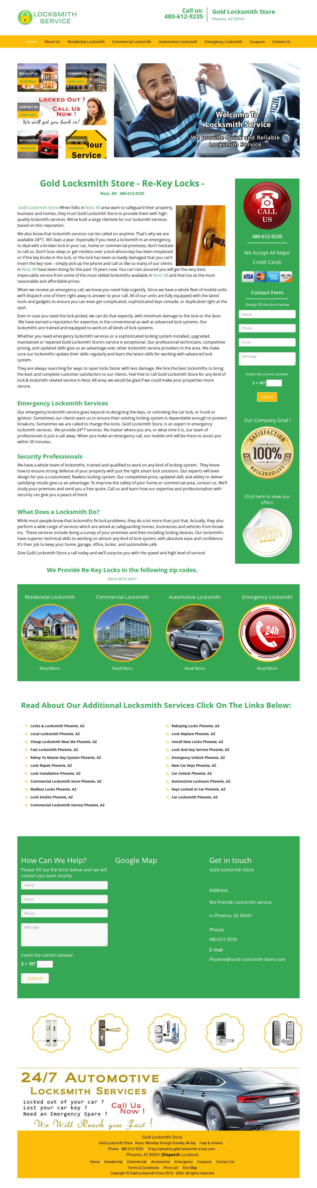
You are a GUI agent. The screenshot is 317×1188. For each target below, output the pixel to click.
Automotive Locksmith (178, 41)
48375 (122, 579)
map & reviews (212, 1143)
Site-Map (190, 1168)
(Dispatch (171, 1154)
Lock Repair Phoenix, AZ (51, 765)
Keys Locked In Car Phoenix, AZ (198, 789)
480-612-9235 (183, 16)
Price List (171, 1168)
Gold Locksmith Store (38, 207)
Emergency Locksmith (223, 41)
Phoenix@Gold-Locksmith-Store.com (247, 959)
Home (31, 41)
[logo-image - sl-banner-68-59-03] (207, 110)
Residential (113, 1162)
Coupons (257, 41)
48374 (112, 579)
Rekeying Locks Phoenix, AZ (195, 725)
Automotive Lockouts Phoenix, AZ (201, 781)
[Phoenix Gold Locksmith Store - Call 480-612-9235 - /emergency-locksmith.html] (267, 632)
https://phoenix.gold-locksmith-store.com (181, 1149)
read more (76, 81)
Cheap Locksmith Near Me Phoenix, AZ (63, 741)
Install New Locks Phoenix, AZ (197, 741)
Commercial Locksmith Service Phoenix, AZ (67, 805)
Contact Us (281, 41)
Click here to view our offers (267, 499)
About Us (52, 41)
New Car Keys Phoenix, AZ (194, 765)
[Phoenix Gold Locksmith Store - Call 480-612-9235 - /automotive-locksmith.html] (195, 632)
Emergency (184, 1162)
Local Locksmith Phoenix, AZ (55, 733)
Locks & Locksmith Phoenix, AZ (57, 725)
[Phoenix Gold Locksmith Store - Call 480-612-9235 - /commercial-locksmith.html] (122, 632)
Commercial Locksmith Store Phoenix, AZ (66, 781)
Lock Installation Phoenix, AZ (55, 773)
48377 (132, 579)
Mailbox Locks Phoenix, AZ (53, 789)
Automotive (160, 1162)
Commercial (136, 1162)
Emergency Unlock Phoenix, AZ (198, 757)
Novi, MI (108, 193)
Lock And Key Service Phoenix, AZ (200, 749)
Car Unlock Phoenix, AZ (192, 773)
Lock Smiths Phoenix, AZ (51, 797)
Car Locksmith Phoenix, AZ (195, 797)
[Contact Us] (61, 110)
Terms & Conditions (143, 1168)
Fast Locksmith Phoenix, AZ (54, 749)
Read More (28, 81)
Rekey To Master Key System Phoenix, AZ (65, 757)
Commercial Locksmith (131, 41)
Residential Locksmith (86, 41)
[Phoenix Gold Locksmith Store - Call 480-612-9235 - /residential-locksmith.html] (50, 632)
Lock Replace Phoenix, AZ (193, 733)
